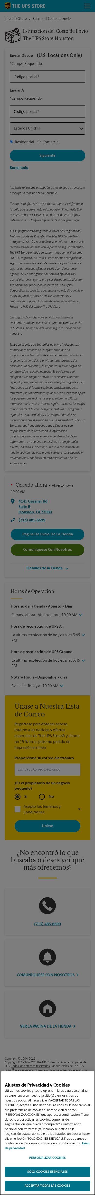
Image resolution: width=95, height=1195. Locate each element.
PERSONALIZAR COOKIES (47, 1158)
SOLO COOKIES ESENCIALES (47, 1171)
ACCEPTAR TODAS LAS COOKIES (47, 1185)
